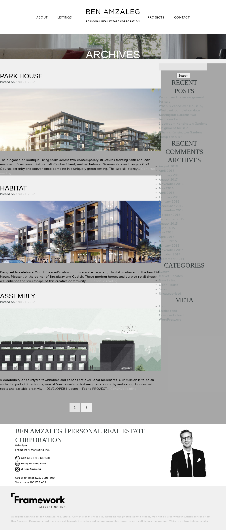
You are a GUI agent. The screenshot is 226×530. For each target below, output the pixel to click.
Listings (64, 17)
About (42, 17)
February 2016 (170, 197)
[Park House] (80, 119)
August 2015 (168, 223)
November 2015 (171, 210)
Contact (182, 17)
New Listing (168, 280)
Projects (155, 17)
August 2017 (168, 179)
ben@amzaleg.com (33, 463)
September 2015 (171, 219)
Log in (163, 306)
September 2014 (171, 259)
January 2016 (169, 201)
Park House (21, 76)
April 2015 (166, 237)
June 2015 (167, 228)
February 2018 (170, 175)
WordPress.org (170, 319)
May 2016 (166, 188)
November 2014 (171, 250)
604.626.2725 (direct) (35, 458)
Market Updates (171, 276)
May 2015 (166, 232)
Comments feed (171, 315)
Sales (163, 289)
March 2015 (168, 241)
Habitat (13, 188)
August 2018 (168, 166)
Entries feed (168, 311)
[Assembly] (80, 339)
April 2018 (167, 171)
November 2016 (171, 184)
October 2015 (169, 215)
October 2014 (169, 254)
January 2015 (169, 245)
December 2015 (171, 206)
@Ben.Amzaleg (30, 469)
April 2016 (166, 193)
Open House (168, 285)
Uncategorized (170, 293)
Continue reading (104, 281)
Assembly (17, 296)
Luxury (164, 271)
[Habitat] (80, 231)
